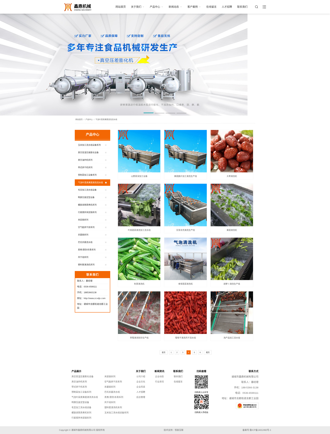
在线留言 (211, 6)
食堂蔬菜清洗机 (185, 284)
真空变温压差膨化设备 (82, 376)
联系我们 (242, 6)
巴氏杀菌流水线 (112, 392)
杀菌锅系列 (109, 387)
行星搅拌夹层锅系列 (81, 418)
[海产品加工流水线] (232, 312)
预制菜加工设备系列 (81, 392)
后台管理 (140, 397)
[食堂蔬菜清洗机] (185, 259)
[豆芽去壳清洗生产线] (185, 205)
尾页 (208, 352)
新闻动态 (174, 6)
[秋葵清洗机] (139, 259)
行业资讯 (159, 381)
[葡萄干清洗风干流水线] (185, 312)
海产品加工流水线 (232, 338)
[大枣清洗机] (232, 151)
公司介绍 (140, 376)
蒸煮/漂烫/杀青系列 (113, 397)
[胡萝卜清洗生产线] (232, 259)
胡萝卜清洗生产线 (232, 284)
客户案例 (193, 6)
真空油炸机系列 (79, 381)
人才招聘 (227, 6)
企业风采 (140, 387)
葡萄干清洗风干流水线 (185, 338)
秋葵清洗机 (139, 284)
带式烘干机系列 (79, 387)
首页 (163, 352)
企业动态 (159, 376)
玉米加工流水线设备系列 (116, 412)
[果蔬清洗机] (232, 205)
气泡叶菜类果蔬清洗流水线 (106, 119)
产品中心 (155, 6)
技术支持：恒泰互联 (173, 430)
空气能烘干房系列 (113, 381)
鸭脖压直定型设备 (80, 402)
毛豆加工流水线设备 (81, 407)
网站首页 (121, 6)
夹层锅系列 (109, 376)
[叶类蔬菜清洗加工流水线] (139, 205)
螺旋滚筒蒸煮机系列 (81, 412)
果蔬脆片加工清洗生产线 (185, 176)
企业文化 (140, 381)
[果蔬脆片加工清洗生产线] (185, 151)
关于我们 (136, 6)
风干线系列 (109, 402)
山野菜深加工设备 (139, 176)
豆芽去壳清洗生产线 (185, 230)
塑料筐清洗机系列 (113, 407)
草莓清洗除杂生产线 (139, 338)
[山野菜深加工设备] (139, 151)
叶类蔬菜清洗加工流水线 (139, 230)
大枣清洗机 (232, 176)
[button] (149, 113)
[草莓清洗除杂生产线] (139, 312)
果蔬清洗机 (232, 230)
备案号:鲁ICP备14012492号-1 (256, 430)
